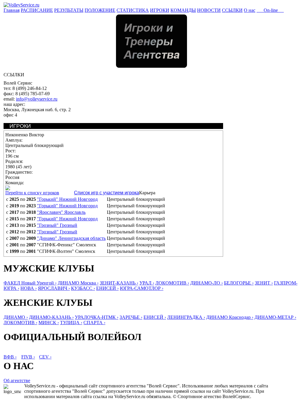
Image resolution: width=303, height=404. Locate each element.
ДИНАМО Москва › (78, 282)
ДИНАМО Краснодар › (229, 317)
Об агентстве (17, 380)
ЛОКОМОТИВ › (172, 282)
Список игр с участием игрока (106, 192)
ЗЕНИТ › (264, 282)
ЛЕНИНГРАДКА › (186, 317)
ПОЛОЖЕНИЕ (100, 10)
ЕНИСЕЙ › (107, 288)
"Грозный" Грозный (57, 225)
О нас (249, 10)
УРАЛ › (146, 282)
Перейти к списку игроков (32, 192)
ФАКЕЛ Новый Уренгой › (30, 282)
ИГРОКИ (159, 10)
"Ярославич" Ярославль (61, 212)
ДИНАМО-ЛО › (206, 282)
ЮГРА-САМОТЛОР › (141, 288)
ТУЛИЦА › (71, 322)
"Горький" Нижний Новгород (67, 199)
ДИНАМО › (16, 317)
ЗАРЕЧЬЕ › (131, 317)
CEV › (45, 356)
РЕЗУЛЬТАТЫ (68, 10)
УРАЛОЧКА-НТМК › (96, 317)
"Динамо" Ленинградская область (71, 238)
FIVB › (28, 356)
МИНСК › (48, 322)
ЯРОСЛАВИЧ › (54, 288)
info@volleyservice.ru (36, 98)
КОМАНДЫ (183, 10)
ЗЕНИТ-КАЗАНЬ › (119, 282)
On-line (270, 10)
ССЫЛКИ (232, 10)
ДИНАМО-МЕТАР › (275, 317)
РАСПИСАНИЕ (37, 10)
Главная (12, 10)
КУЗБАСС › (83, 288)
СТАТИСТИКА (133, 10)
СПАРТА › (94, 322)
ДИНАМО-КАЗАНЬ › (51, 317)
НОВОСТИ (209, 10)
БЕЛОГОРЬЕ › (239, 282)
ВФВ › (10, 356)
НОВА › (28, 288)
